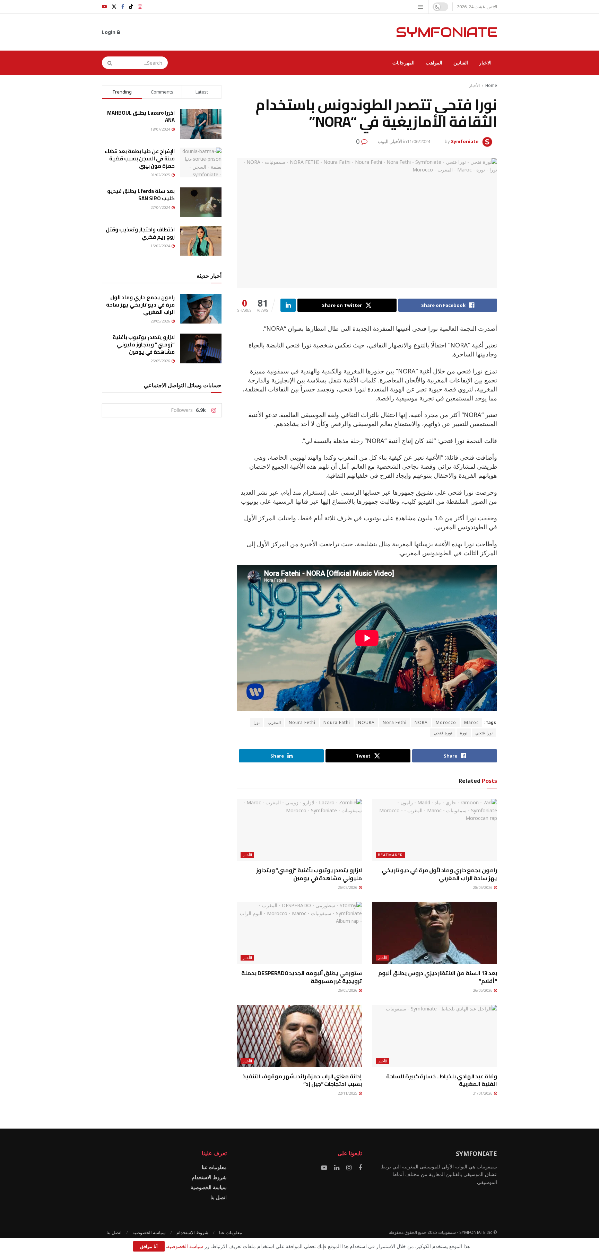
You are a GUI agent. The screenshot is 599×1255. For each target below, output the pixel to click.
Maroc (471, 722)
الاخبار (485, 62)
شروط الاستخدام (209, 1177)
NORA (421, 722)
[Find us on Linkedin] (336, 1168)
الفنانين (460, 62)
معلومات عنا (214, 1167)
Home (491, 85)
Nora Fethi (395, 722)
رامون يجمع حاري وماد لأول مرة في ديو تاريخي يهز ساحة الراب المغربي (439, 874)
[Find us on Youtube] (104, 7)
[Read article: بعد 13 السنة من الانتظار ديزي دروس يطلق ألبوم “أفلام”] (434, 933)
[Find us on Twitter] (114, 7)
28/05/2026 (483, 887)
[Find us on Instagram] (140, 7)
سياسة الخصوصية (209, 1187)
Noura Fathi (336, 722)
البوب (383, 141)
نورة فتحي (443, 733)
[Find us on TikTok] (131, 7)
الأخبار (474, 85)
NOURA (366, 722)
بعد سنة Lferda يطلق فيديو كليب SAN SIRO (141, 194)
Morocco (446, 722)
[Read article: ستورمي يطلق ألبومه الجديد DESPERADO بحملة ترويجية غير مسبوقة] (299, 933)
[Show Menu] (420, 7)
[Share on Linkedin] (288, 305)
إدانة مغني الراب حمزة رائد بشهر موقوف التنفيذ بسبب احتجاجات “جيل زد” (302, 1080)
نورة (463, 733)
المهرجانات (403, 62)
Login (109, 32)
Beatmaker (390, 854)
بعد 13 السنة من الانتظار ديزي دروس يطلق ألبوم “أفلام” (437, 977)
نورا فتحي (484, 733)
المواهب (434, 62)
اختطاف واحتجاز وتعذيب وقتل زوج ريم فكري (140, 233)
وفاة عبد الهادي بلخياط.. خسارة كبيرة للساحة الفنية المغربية (441, 1080)
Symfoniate (464, 141)
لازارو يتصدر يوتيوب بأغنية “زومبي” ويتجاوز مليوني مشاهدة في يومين (309, 874)
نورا (256, 722)
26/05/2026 (348, 887)
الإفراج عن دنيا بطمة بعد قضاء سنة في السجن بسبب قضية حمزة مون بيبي (139, 158)
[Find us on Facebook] (122, 7)
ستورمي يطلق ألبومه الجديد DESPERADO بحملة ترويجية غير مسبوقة (301, 977)
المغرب (274, 722)
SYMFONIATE (446, 32)
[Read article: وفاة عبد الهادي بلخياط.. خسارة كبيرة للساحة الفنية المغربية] (434, 1036)
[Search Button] (107, 62)
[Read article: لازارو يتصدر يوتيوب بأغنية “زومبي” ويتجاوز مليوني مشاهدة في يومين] (299, 830)
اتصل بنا (218, 1197)
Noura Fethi (302, 722)
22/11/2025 (348, 1093)
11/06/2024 (418, 141)
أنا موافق (149, 1246)
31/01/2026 (483, 1093)
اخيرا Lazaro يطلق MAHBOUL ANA (141, 116)
